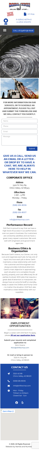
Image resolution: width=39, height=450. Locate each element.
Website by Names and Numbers (19, 447)
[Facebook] (16, 402)
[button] (4, 30)
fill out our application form (23, 335)
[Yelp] (22, 402)
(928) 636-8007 (20, 212)
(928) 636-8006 (20, 205)
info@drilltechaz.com (19, 219)
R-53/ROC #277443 (24, 20)
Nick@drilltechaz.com (20, 348)
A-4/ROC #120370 (24, 22)
